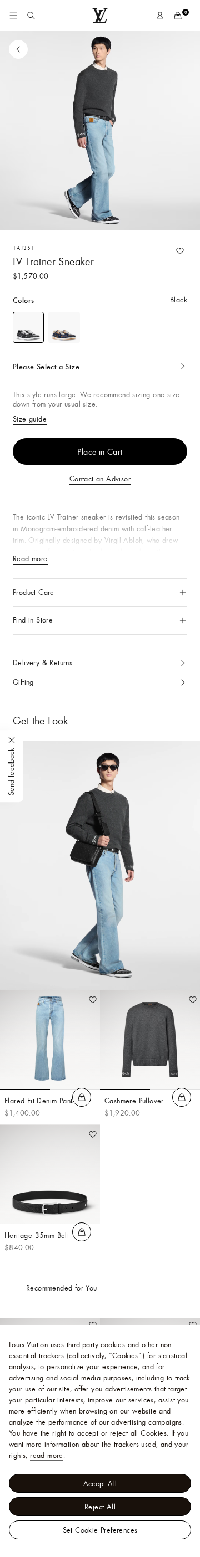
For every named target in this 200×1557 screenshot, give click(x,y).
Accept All (100, 1483)
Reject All (100, 1507)
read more (46, 1455)
